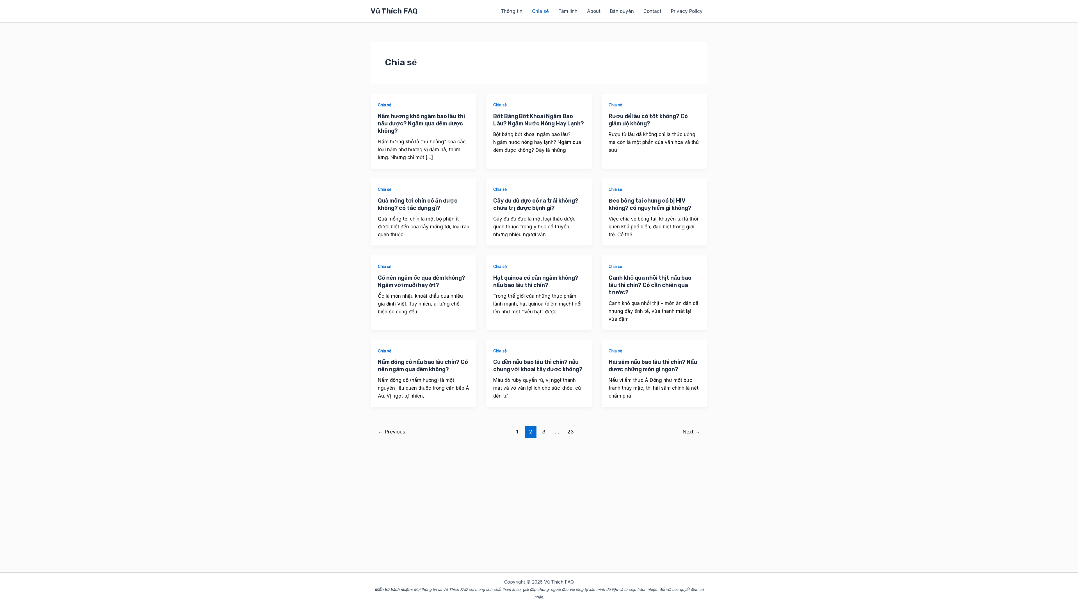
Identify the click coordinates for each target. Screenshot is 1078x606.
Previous (391, 431)
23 (570, 431)
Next (691, 431)
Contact (652, 11)
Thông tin (511, 11)
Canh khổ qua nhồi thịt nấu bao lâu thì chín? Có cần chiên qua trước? (650, 285)
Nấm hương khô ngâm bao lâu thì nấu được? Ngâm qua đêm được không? (421, 123)
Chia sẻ (540, 11)
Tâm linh (567, 11)
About (593, 11)
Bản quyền (622, 11)
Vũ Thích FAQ (394, 11)
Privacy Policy (687, 11)
